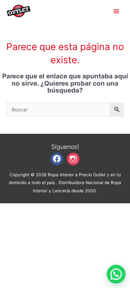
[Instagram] (73, 158)
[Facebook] (56, 158)
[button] (116, 274)
